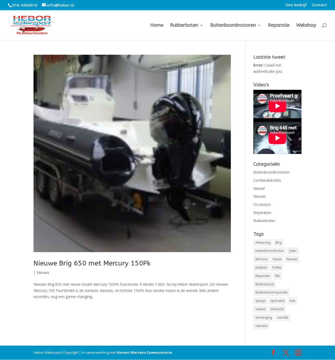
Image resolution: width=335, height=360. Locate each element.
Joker (293, 250)
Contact (319, 5)
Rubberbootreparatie (271, 292)
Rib (277, 276)
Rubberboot (264, 284)
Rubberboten (184, 25)
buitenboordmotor (269, 250)
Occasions (262, 204)
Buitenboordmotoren (233, 25)
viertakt (282, 317)
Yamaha (261, 326)
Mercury (261, 259)
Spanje (260, 300)
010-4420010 (24, 5)
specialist (277, 300)
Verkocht (277, 309)
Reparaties (262, 212)
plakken (261, 267)
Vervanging (263, 317)
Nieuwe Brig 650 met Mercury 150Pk (92, 263)
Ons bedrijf (296, 5)
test (292, 300)
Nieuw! (259, 188)
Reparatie (278, 25)
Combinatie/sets (267, 180)
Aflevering (262, 242)
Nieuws (43, 272)
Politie (276, 267)
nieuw (277, 259)
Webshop (306, 25)
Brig (279, 242)
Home (156, 25)
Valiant (260, 309)
